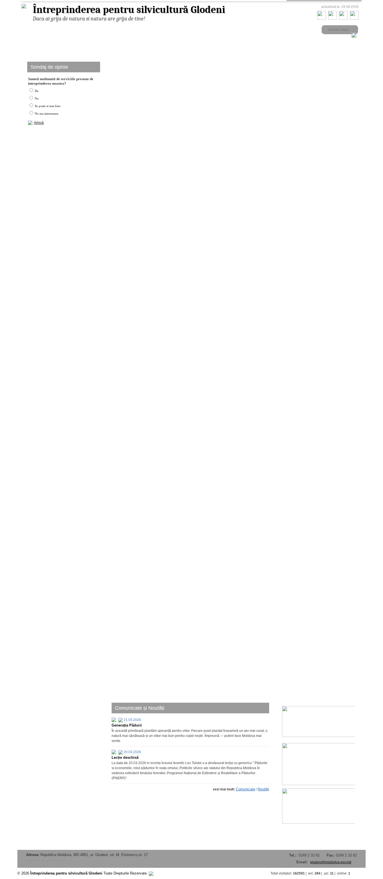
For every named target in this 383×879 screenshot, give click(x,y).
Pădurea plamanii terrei (140, 136)
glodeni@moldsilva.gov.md (330, 862)
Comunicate (245, 789)
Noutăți (263, 789)
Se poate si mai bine (47, 106)
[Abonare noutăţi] (354, 18)
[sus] (360, 873)
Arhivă (39, 123)
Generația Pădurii (127, 725)
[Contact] (332, 18)
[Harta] (343, 18)
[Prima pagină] (321, 18)
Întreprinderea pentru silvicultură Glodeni (129, 9)
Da (36, 90)
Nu (36, 98)
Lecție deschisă (125, 757)
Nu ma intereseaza (46, 113)
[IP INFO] (151, 873)
